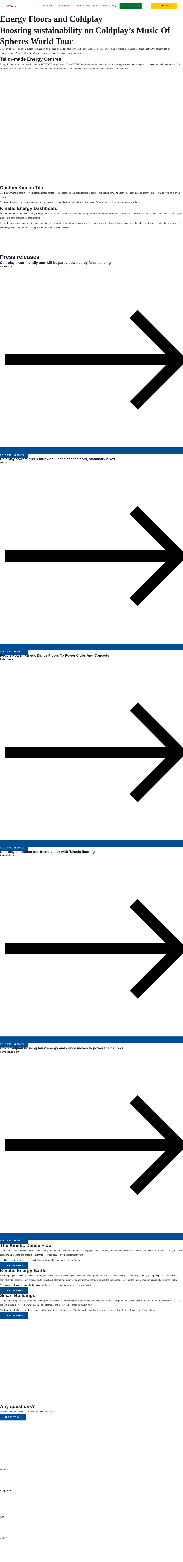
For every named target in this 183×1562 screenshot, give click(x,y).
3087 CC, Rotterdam (9, 1527)
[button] (164, 6)
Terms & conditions (9, 1559)
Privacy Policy (6, 1553)
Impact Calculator (130, 5)
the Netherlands (7, 1532)
